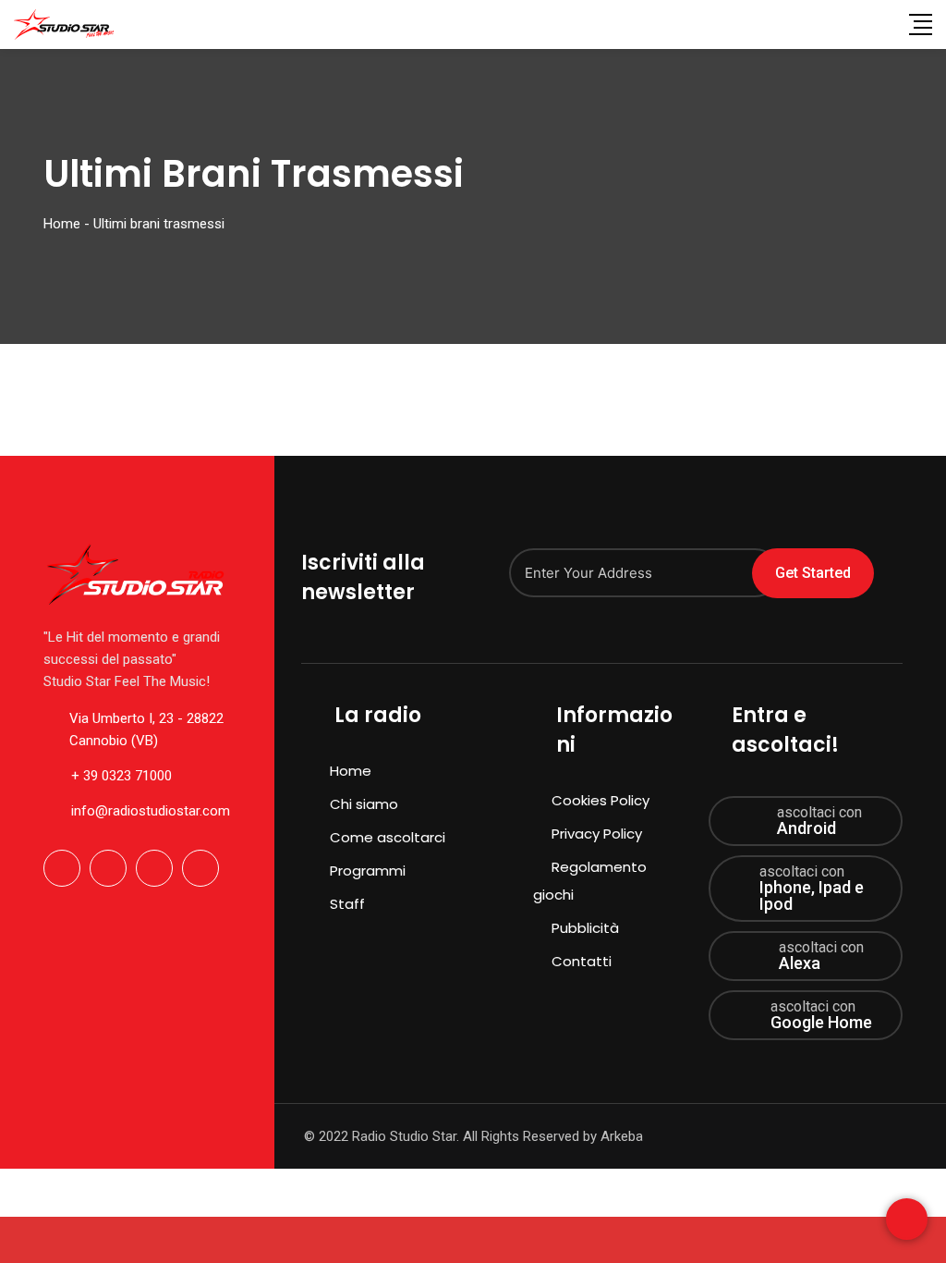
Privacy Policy (597, 833)
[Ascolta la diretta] (473, 1240)
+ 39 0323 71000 (121, 775)
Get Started (813, 573)
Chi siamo (364, 804)
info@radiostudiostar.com (150, 811)
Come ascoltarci (387, 837)
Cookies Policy (600, 800)
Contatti (582, 961)
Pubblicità (585, 928)
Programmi (368, 870)
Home (350, 770)
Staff (347, 904)
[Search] (883, 24)
